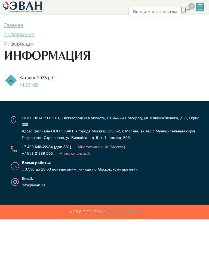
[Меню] (200, 7)
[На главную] (23, 7)
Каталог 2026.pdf (37, 81)
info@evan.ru (33, 185)
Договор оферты (123, 211)
